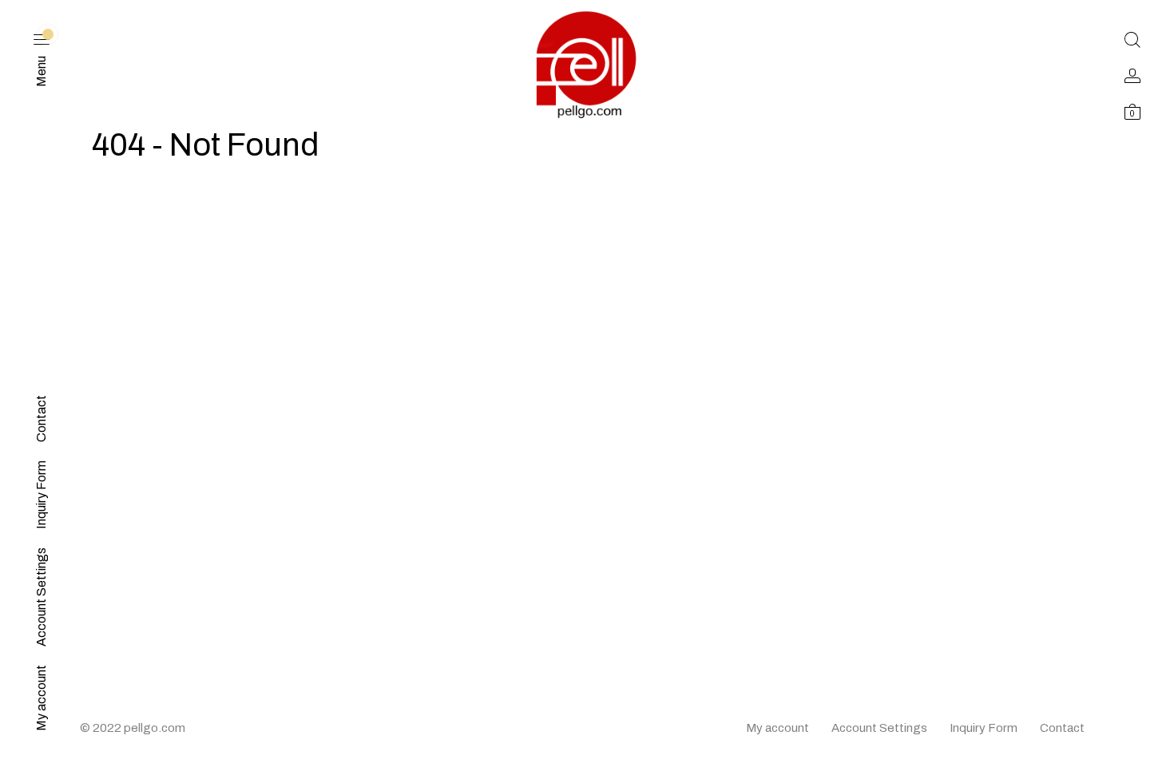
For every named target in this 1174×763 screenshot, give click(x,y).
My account (777, 727)
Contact (1062, 727)
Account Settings (879, 727)
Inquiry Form (983, 727)
